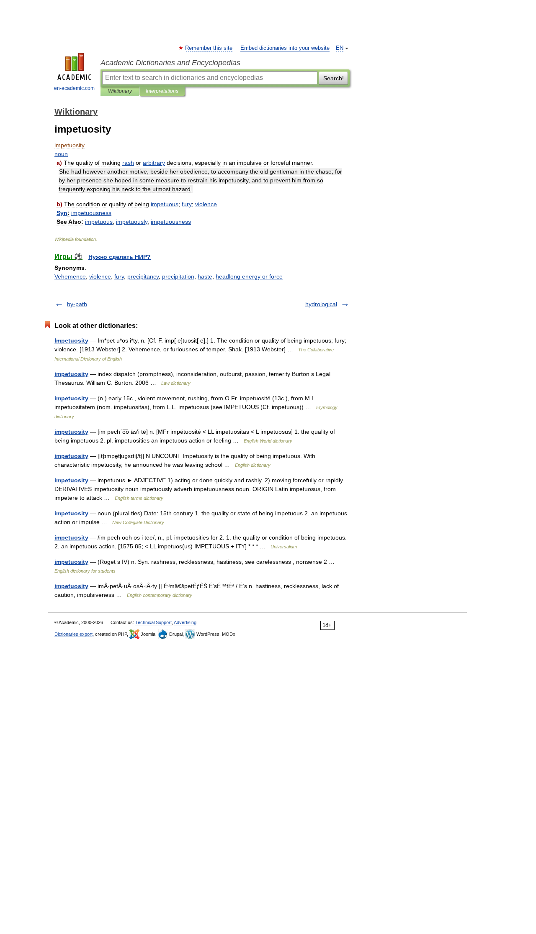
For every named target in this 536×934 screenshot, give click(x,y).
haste (205, 276)
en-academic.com (74, 88)
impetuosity (71, 374)
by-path (77, 304)
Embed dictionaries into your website (285, 48)
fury (119, 276)
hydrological (321, 304)
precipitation (178, 276)
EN (339, 48)
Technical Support (153, 622)
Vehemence (70, 276)
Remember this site (209, 48)
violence (100, 276)
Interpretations (162, 91)
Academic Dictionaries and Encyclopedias (170, 63)
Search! (333, 78)
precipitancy (143, 276)
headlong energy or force (249, 276)
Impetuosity (71, 340)
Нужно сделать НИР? (119, 256)
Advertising (185, 622)
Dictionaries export (73, 634)
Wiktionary (120, 91)
